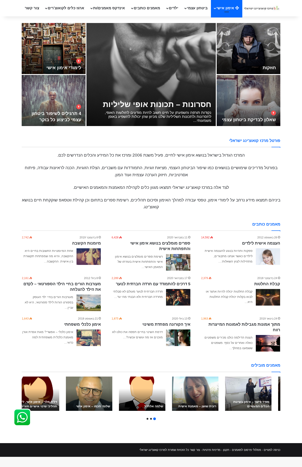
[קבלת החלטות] (268, 297)
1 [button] (154, 418)
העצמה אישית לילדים (261, 243)
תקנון (226, 450)
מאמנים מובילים (265, 365)
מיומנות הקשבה (86, 243)
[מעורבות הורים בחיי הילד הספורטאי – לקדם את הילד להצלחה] (88, 303)
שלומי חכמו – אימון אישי (93, 406)
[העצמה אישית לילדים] (268, 256)
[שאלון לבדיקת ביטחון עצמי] (249, 100)
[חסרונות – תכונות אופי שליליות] (151, 74)
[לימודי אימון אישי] (54, 48)
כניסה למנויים (272, 450)
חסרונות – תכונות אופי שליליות (157, 104)
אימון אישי (225, 8)
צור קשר (32, 8)
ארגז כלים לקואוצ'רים (66, 8)
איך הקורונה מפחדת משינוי (166, 324)
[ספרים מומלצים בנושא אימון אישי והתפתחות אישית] (178, 262)
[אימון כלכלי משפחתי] (88, 337)
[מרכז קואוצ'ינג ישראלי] (261, 8)
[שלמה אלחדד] (142, 394)
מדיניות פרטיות (211, 450)
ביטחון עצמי (197, 8)
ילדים (173, 8)
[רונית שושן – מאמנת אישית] (195, 394)
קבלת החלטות (267, 284)
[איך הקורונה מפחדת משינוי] (178, 337)
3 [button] (147, 419)
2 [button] (151, 419)
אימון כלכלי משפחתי (82, 324)
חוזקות (269, 67)
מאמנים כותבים (147, 8)
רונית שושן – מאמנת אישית (197, 406)
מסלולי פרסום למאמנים (246, 450)
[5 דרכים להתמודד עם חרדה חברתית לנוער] (178, 297)
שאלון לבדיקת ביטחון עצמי (249, 119)
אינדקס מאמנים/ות (109, 8)
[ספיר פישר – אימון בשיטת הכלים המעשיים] (248, 394)
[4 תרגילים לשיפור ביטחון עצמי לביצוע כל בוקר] (54, 100)
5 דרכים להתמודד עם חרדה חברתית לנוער (153, 284)
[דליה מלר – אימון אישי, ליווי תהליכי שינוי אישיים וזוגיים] (36, 394)
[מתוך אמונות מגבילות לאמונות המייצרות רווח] (268, 343)
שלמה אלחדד (153, 406)
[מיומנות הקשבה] (88, 256)
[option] (151, 75)
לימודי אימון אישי (63, 67)
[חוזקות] (249, 48)
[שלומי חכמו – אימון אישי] (89, 394)
